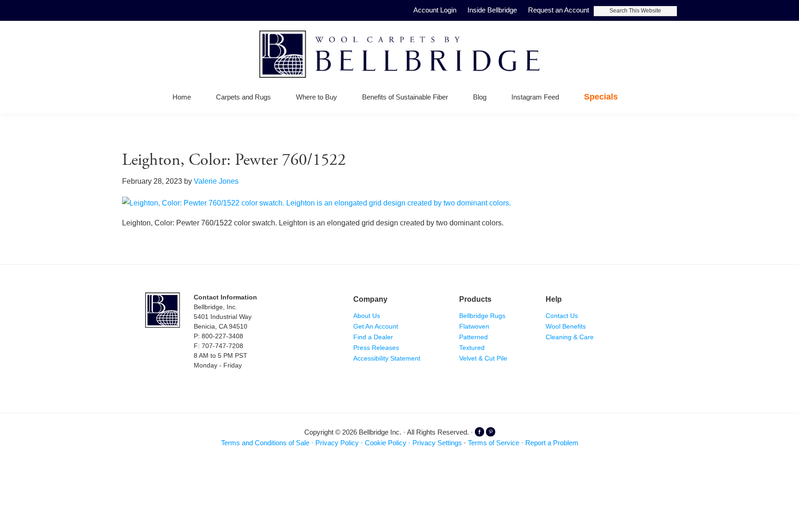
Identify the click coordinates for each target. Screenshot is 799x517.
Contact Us (562, 315)
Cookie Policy (385, 443)
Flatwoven (474, 326)
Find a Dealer (373, 337)
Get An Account (375, 326)
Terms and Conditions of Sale (265, 443)
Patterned (473, 337)
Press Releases (376, 347)
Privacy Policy (337, 443)
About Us (366, 315)
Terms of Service (493, 443)
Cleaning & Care (570, 337)
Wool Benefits (566, 326)
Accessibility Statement (386, 358)
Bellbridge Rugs (482, 315)
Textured (472, 347)
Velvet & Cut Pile (483, 358)
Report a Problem (551, 443)
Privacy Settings (437, 443)
